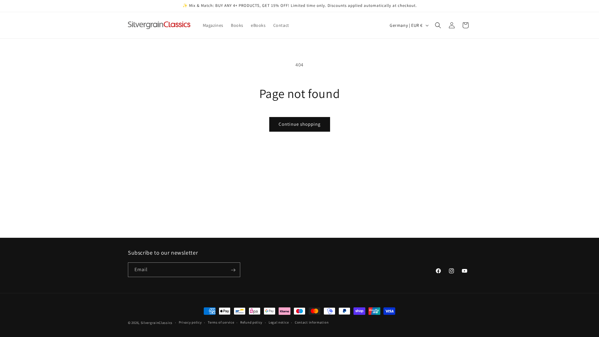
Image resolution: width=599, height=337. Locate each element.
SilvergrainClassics (157, 322)
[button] (438, 25)
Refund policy (251, 322)
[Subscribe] (233, 270)
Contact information (312, 322)
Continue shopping (300, 124)
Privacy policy (190, 322)
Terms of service (221, 322)
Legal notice (279, 322)
